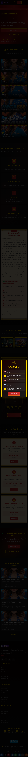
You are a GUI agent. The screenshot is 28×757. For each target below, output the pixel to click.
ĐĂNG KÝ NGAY (14, 393)
